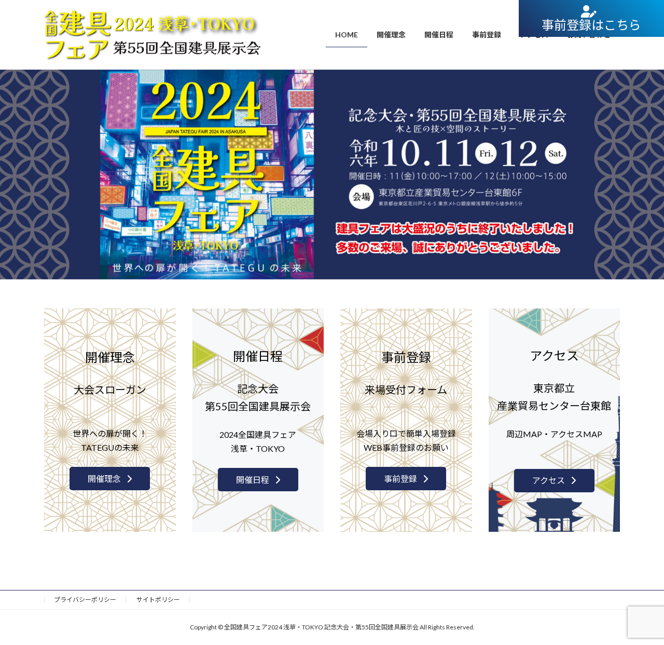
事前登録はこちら (591, 24)
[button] (110, 478)
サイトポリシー (158, 599)
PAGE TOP (638, 616)
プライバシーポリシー (85, 599)
